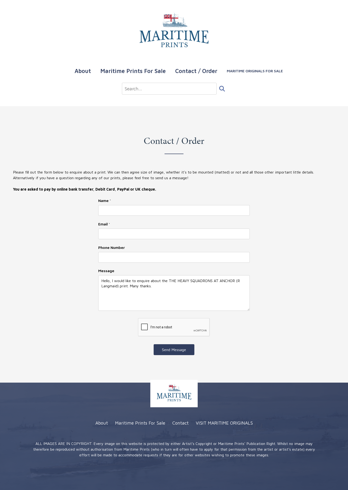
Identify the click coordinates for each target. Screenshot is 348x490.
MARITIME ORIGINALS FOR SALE (255, 71)
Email (104, 224)
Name (104, 200)
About (83, 71)
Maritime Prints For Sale (133, 71)
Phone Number (111, 247)
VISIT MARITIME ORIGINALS (224, 423)
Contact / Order (196, 71)
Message (106, 271)
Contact (180, 423)
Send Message (174, 350)
